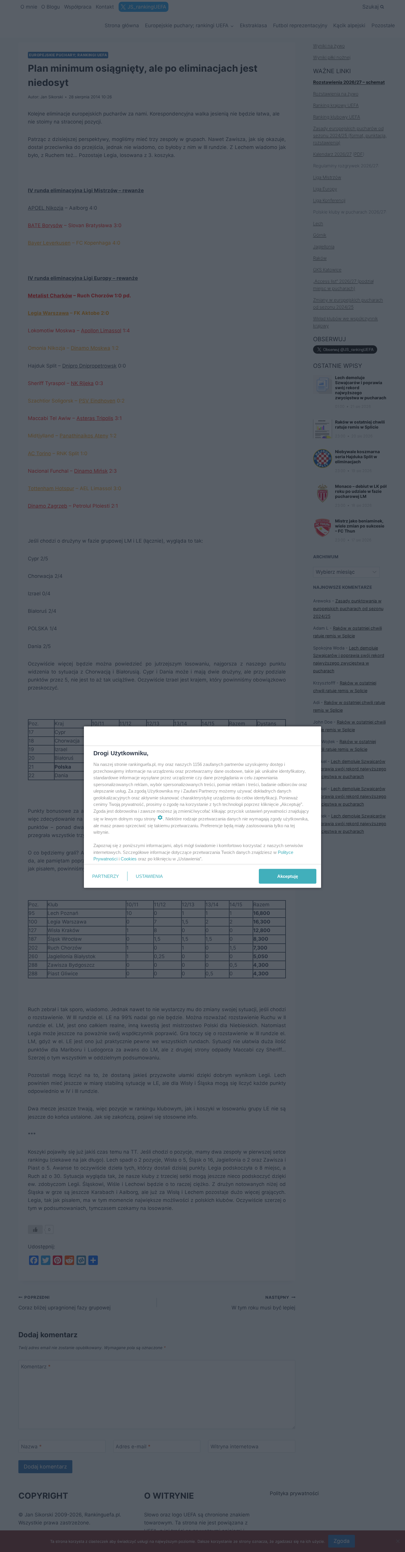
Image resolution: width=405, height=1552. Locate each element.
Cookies (129, 858)
